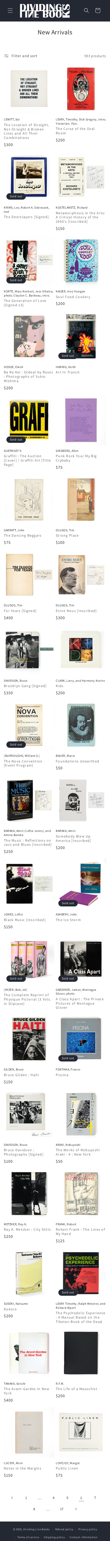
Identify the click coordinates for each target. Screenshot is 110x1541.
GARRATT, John (14, 530)
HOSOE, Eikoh (13, 367)
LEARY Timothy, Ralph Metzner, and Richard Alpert (81, 1306)
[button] (10, 10)
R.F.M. (60, 1383)
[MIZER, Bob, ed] (15, 990)
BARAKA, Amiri (66, 831)
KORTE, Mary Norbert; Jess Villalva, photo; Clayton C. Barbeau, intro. (28, 293)
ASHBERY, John (66, 914)
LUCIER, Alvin (13, 1463)
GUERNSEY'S (12, 451)
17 (62, 1509)
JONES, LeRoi (13, 914)
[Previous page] (12, 1497)
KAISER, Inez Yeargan (70, 291)
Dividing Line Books (36, 1529)
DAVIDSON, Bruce (16, 680)
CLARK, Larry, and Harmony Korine (80, 680)
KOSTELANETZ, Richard (72, 207)
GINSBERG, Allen (67, 451)
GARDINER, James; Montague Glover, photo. (76, 992)
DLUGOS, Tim (65, 530)
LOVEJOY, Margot (68, 1463)
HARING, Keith (66, 367)
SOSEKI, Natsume (16, 1303)
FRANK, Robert (66, 1224)
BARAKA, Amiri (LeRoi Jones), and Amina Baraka (27, 833)
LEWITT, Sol (12, 119)
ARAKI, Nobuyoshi (68, 1145)
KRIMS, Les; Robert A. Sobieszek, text (26, 209)
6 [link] (81, 1497)
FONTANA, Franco (68, 1069)
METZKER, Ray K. (15, 1224)
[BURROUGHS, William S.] (22, 756)
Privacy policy (87, 1529)
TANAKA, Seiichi (15, 1383)
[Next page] (75, 1509)
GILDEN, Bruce (14, 1069)
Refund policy (64, 1529)
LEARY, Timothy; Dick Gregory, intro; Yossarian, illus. (81, 121)
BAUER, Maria (65, 756)
